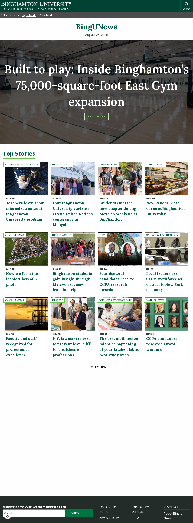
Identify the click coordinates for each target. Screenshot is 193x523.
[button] (7, 515)
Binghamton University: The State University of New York (36, 6)
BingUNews (96, 26)
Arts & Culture (109, 518)
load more (96, 367)
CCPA (135, 518)
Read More (96, 116)
